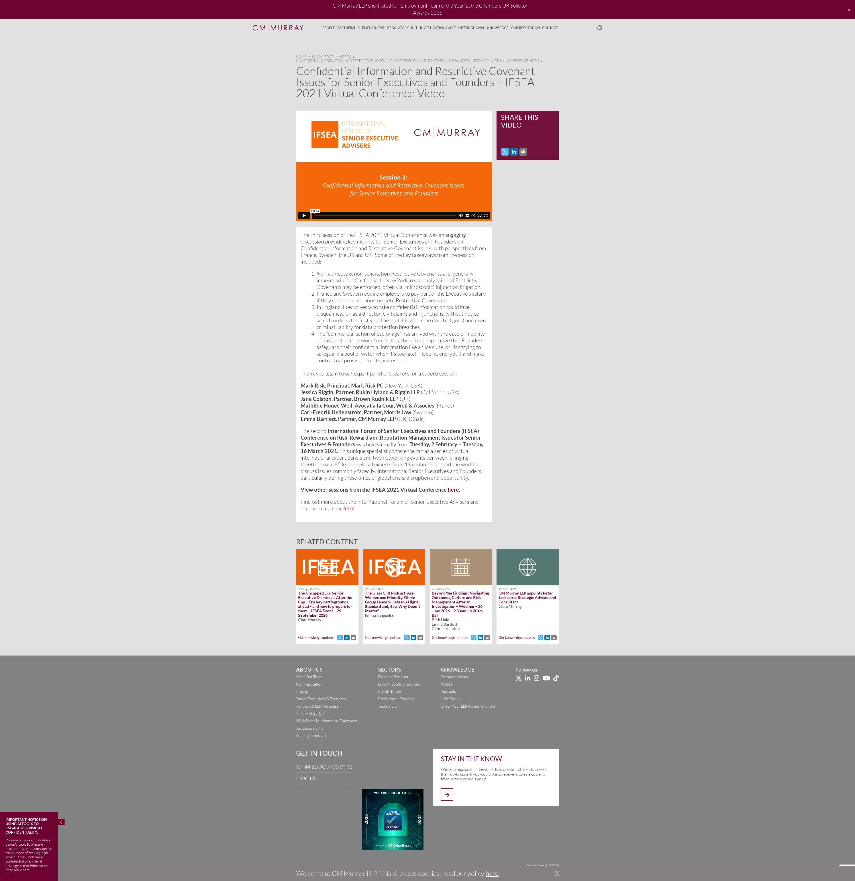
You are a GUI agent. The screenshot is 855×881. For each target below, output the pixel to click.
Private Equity (390, 691)
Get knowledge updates (316, 637)
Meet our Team (309, 677)
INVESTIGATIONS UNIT (438, 28)
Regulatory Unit (309, 728)
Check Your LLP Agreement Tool (467, 706)
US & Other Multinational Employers (327, 721)
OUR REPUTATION (525, 28)
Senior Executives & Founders (321, 699)
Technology (388, 706)
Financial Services (393, 677)
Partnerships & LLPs (313, 713)
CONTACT (550, 28)
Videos (446, 684)
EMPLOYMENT (373, 28)
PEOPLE (328, 28)
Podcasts (448, 691)
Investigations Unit (312, 735)
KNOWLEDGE (498, 28)
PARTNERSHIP (348, 28)
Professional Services (396, 699)
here (492, 873)
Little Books (450, 699)
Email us (305, 778)
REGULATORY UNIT (402, 28)
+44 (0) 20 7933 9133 (326, 767)
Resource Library (454, 677)
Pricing (302, 691)
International (471, 28)
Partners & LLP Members (317, 706)
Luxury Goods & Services (399, 684)
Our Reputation (309, 684)
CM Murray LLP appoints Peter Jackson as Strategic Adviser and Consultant (527, 597)
